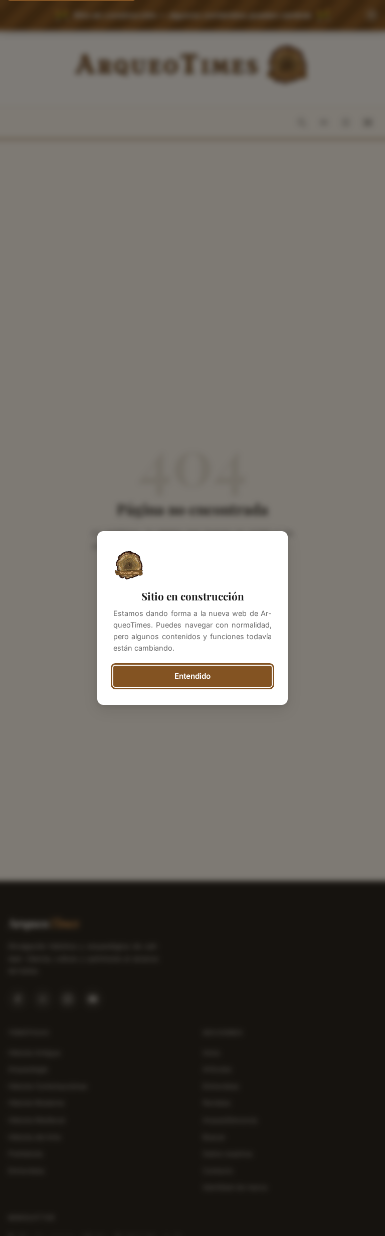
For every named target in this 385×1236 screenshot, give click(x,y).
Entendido (192, 676)
